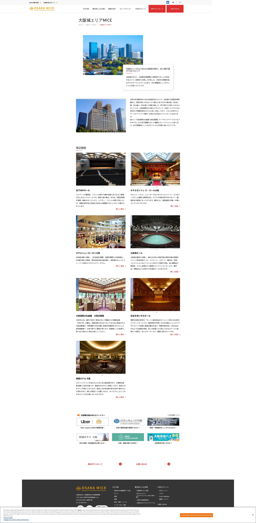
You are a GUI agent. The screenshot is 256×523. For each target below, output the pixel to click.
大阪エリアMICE (91, 25)
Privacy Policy (8, 518)
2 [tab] (102, 187)
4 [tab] (105, 312)
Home (80, 25)
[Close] (253, 515)
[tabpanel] (101, 115)
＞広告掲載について (173, 415)
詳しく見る (120, 209)
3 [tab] (102, 312)
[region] (128, 515)
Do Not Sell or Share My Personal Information (196, 515)
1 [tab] (99, 187)
